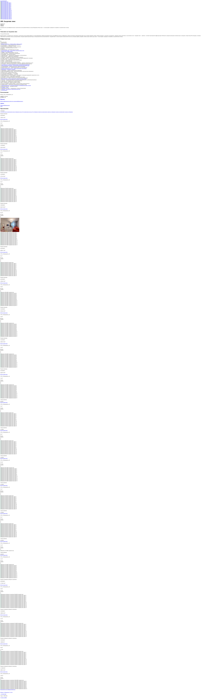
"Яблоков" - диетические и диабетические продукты (10, 89)
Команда (10, 689)
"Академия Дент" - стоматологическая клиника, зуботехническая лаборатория (15, 64)
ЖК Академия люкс (4, 119)
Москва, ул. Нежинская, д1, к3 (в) (6, 692)
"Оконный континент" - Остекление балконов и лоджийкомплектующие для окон (16, 85)
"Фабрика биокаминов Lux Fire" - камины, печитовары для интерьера (13, 68)
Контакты (13, 689)
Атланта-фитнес (4, 90)
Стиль (8, 689)
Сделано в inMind (3, 697)
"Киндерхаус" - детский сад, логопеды (8, 69)
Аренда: (2, 103)
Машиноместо (20, 101)
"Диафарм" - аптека (4, 87)
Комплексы (2, 689)
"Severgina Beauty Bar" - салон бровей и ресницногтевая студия (12, 50)
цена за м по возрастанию (24, 111)
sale (1, 106)
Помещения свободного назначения (10, 101)
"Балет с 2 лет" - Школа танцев (6, 51)
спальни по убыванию (69, 111)
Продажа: (2, 99)
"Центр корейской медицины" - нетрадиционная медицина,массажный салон (15, 65)
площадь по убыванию (51, 111)
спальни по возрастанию (60, 111)
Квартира (2, 101)
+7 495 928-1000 (3, 694)
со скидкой (2, 111)
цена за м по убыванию (33, 111)
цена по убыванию (15, 111)
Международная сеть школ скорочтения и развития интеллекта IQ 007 (14, 78)
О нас (6, 689)
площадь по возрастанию (42, 111)
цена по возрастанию (8, 111)
